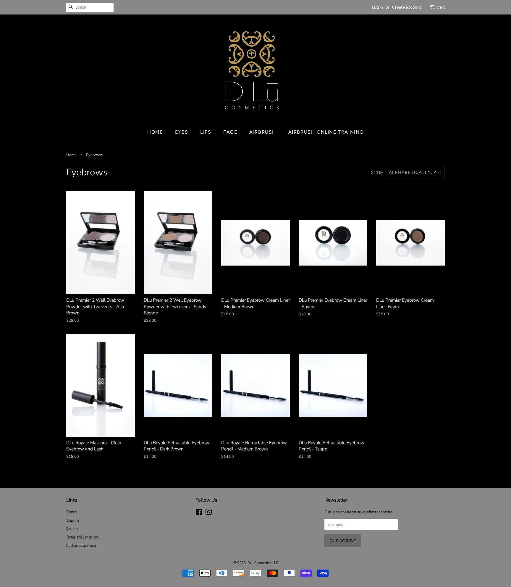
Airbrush (262, 132)
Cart (441, 7)
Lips (205, 132)
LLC (275, 562)
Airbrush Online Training (326, 132)
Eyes (181, 132)
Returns (72, 528)
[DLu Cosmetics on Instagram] (208, 513)
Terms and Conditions (82, 537)
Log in (377, 7)
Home (155, 132)
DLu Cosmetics (259, 562)
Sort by (377, 172)
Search (71, 512)
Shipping (72, 520)
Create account (406, 7)
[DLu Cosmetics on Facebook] (198, 513)
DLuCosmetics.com (81, 545)
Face (230, 132)
